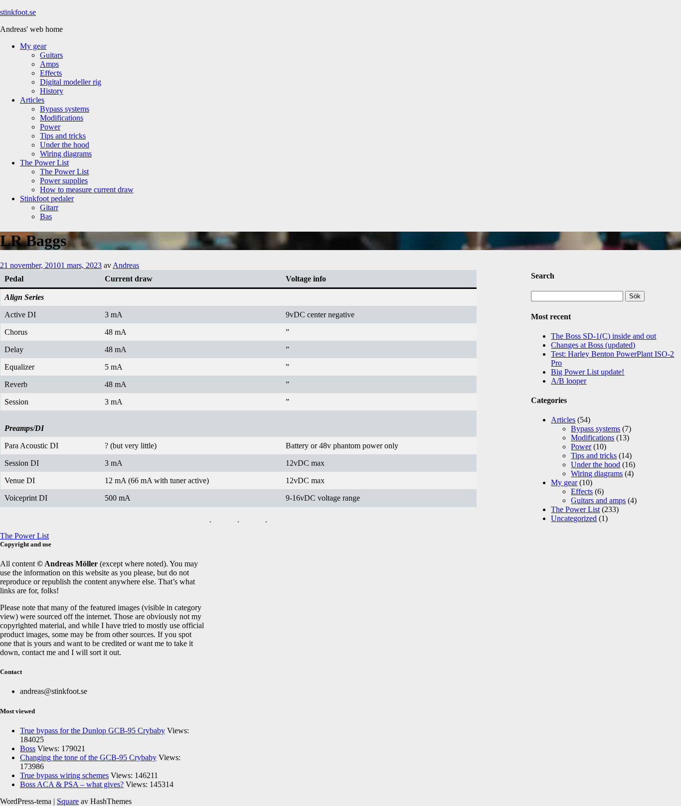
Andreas (126, 265)
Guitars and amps (598, 500)
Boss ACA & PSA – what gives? (72, 784)
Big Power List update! (587, 372)
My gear (33, 46)
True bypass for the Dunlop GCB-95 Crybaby (92, 730)
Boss (27, 748)
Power (50, 127)
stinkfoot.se (18, 12)
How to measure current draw (87, 189)
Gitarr (49, 207)
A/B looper (568, 381)
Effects (51, 73)
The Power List (44, 162)
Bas (46, 216)
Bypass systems (64, 109)
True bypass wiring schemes (64, 775)
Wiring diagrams (66, 153)
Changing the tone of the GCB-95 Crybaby (88, 757)
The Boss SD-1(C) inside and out (603, 336)
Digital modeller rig (70, 82)
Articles (32, 100)
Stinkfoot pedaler (47, 198)
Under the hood (64, 144)
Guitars (51, 55)
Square (68, 801)
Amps (49, 64)
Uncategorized (574, 518)
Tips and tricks (63, 136)
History (51, 91)
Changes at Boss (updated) (593, 345)
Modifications (61, 118)
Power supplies (64, 180)
